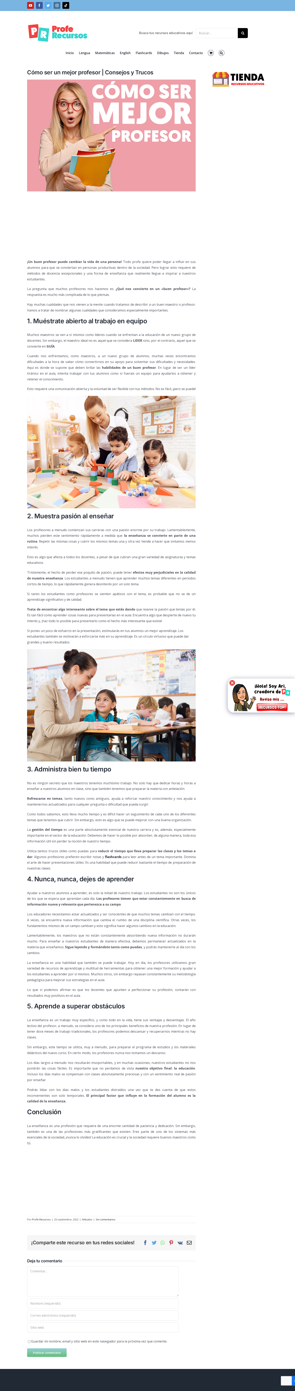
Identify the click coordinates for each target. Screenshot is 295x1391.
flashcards (113, 857)
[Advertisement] (111, 223)
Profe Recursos (41, 1219)
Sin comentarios (105, 1219)
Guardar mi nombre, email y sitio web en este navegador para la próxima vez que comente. (99, 1341)
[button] (221, 53)
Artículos (87, 1219)
